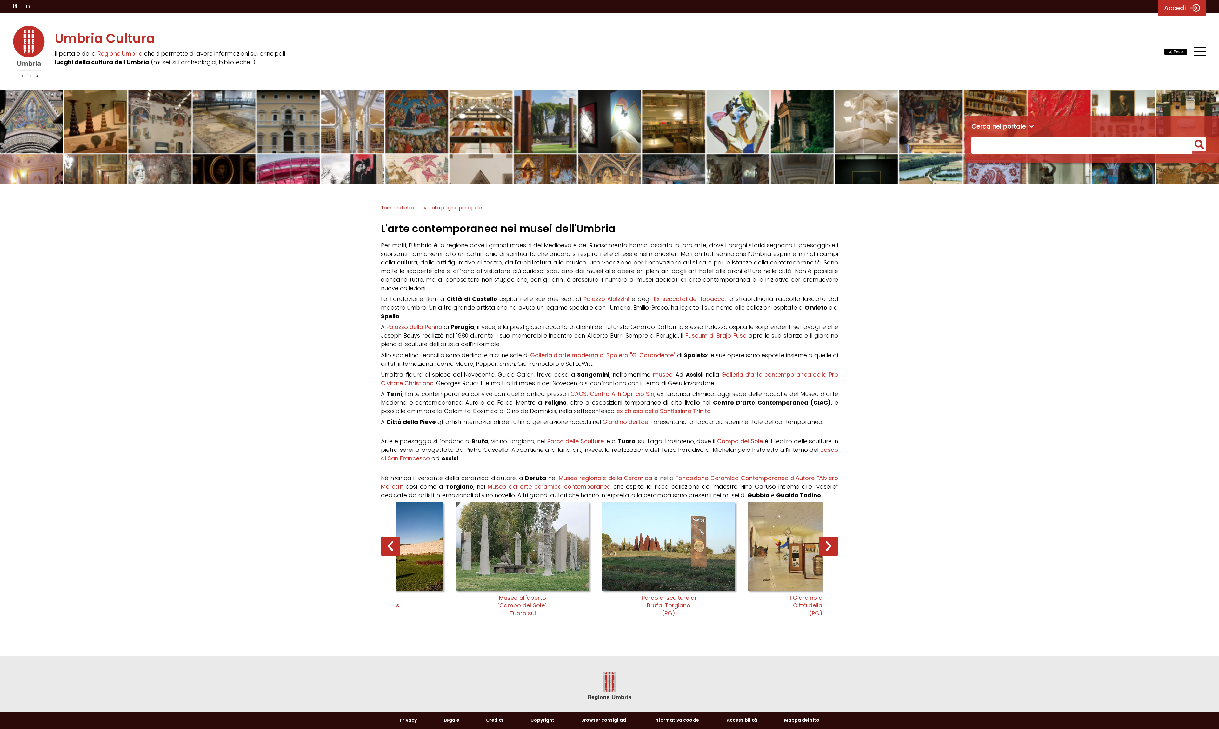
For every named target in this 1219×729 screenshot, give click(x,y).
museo (663, 374)
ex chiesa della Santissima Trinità (663, 411)
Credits (494, 720)
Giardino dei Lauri (627, 422)
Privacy (408, 720)
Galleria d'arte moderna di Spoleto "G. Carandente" (602, 355)
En (26, 6)
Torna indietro (397, 207)
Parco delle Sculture (575, 441)
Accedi (1175, 7)
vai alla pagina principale (453, 207)
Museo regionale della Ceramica (605, 478)
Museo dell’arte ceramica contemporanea (549, 487)
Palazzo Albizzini (606, 299)
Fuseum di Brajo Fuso (716, 335)
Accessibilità (742, 720)
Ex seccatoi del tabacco (689, 299)
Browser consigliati (603, 720)
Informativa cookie (676, 720)
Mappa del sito (801, 720)
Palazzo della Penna (414, 327)
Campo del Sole (740, 441)
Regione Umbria (120, 53)
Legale (451, 720)
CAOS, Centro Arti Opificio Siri (612, 394)
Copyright (542, 720)
